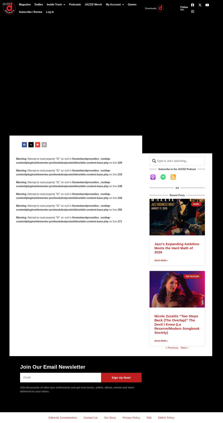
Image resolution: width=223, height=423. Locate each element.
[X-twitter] (200, 5)
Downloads (150, 8)
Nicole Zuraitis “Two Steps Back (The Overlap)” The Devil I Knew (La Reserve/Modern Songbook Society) (176, 324)
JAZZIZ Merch (93, 4)
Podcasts (75, 4)
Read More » (161, 260)
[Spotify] (165, 177)
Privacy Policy (131, 417)
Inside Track (54, 4)
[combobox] (177, 160)
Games (132, 4)
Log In (50, 12)
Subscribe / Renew (30, 12)
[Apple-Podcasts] (155, 177)
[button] (24, 144)
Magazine (25, 4)
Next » (185, 347)
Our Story (110, 417)
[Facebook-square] (192, 5)
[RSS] (175, 177)
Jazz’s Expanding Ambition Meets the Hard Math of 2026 (176, 248)
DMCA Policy (166, 417)
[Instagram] (192, 11)
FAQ (149, 417)
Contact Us (91, 417)
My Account (113, 4)
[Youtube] (207, 5)
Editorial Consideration (63, 417)
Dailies (39, 4)
